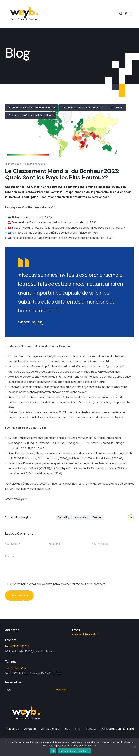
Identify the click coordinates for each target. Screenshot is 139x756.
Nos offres (12, 729)
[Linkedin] (131, 517)
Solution (97, 517)
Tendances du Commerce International (30, 115)
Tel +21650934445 (16, 668)
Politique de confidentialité (117, 729)
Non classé (116, 107)
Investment (81, 517)
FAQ (78, 729)
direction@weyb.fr (36, 163)
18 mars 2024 (13, 163)
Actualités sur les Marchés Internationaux (31, 107)
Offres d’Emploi (50, 729)
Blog (67, 729)
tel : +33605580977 (17, 646)
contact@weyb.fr (85, 634)
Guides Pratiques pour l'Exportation (82, 107)
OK (53, 751)
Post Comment (19, 595)
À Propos (30, 729)
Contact (91, 729)
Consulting (63, 517)
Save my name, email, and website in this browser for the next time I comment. (58, 584)
